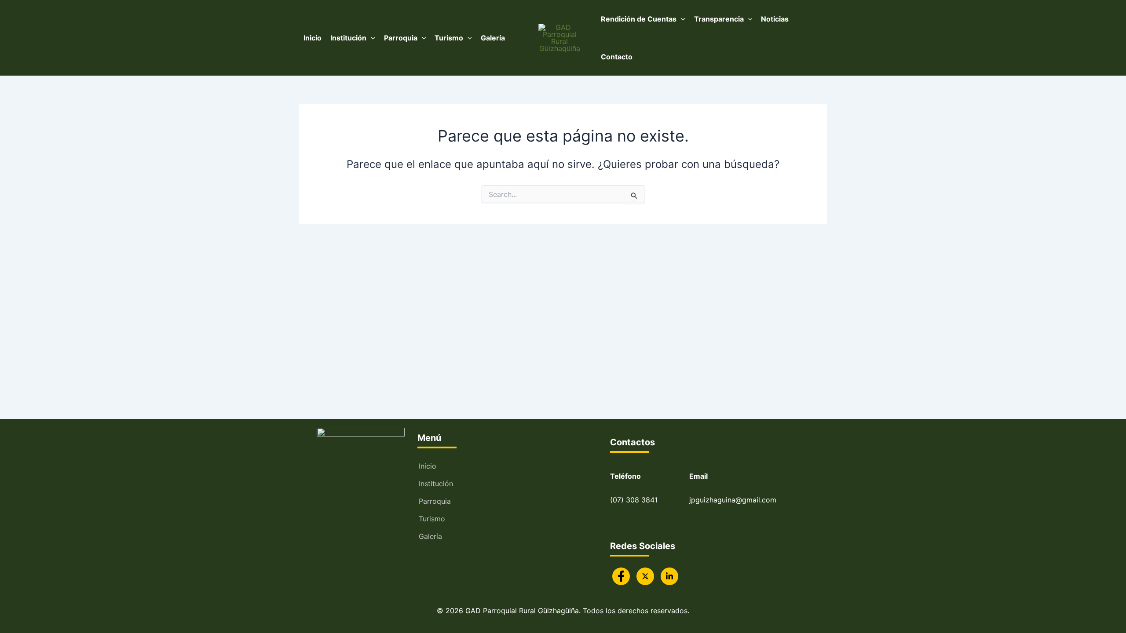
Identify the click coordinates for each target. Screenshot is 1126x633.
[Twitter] (645, 576)
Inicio (427, 466)
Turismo (432, 518)
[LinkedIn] (669, 576)
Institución (436, 483)
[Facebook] (621, 576)
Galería (430, 536)
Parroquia (435, 501)
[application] (370, 37)
